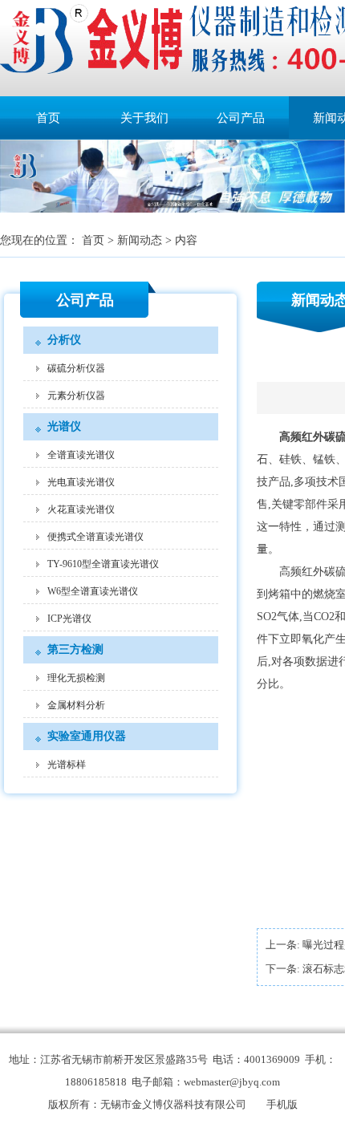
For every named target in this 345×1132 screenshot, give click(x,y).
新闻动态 (139, 240)
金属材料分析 (76, 705)
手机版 (282, 1104)
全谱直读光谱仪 (81, 455)
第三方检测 (75, 649)
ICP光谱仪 (69, 618)
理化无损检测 (76, 678)
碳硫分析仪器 (76, 368)
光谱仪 (64, 426)
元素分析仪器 (76, 395)
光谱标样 (66, 764)
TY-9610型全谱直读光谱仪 (103, 564)
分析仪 (64, 340)
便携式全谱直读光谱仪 (95, 536)
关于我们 (144, 118)
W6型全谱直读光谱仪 (92, 591)
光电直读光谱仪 (81, 482)
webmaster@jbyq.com (232, 1082)
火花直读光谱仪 (81, 509)
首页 (48, 118)
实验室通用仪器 (86, 736)
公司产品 (241, 118)
